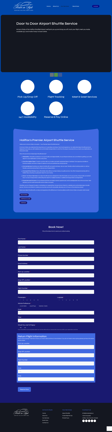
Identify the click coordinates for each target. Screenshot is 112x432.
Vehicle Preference (24, 303)
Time (20, 317)
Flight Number (23, 288)
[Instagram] (86, 421)
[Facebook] (60, 75)
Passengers (22, 297)
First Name (22, 239)
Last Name (22, 247)
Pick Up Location (24, 272)
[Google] (52, 75)
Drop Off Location (24, 280)
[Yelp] (92, 421)
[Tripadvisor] (56, 75)
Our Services (65, 6)
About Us (56, 6)
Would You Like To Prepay (27, 325)
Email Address (23, 263)
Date (20, 309)
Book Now (76, 6)
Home (49, 6)
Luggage (60, 297)
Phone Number (23, 255)
